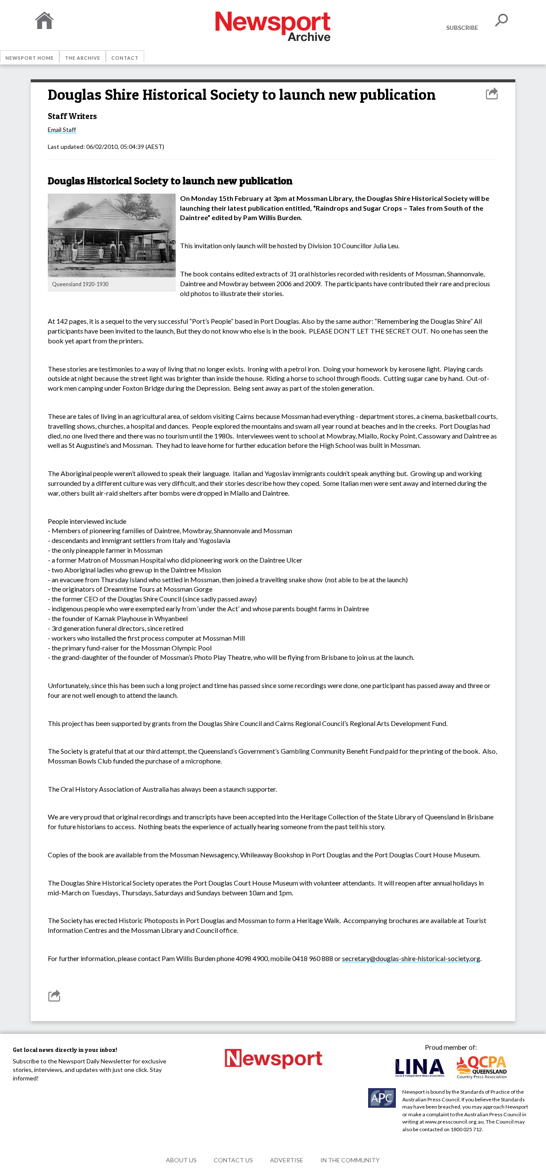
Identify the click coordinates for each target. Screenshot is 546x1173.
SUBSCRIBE (462, 27)
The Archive (82, 58)
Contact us (233, 1160)
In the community (350, 1160)
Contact (125, 58)
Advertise (286, 1160)
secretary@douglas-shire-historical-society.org (411, 958)
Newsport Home (30, 58)
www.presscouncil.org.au (454, 1121)
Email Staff (62, 129)
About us (181, 1160)
